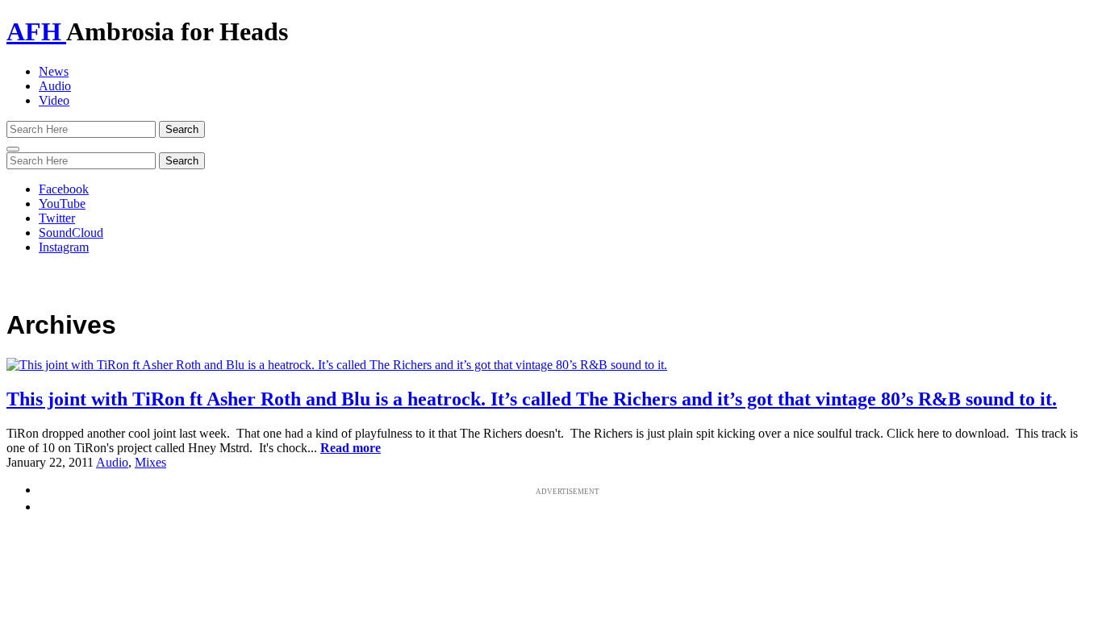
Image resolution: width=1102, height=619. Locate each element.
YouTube (62, 203)
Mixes (150, 462)
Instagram (64, 247)
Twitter (57, 218)
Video (54, 100)
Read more (350, 448)
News (54, 71)
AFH (36, 31)
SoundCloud (71, 232)
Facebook (64, 189)
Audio (55, 86)
